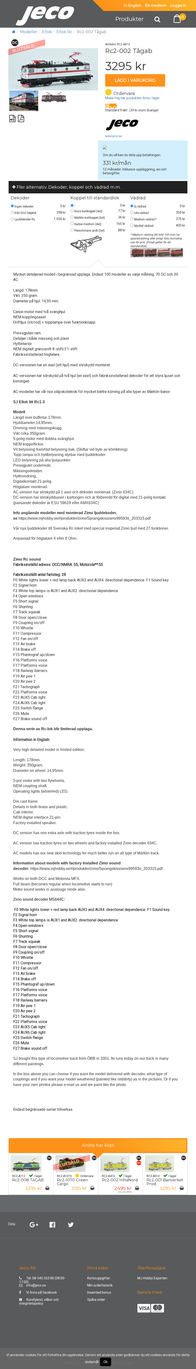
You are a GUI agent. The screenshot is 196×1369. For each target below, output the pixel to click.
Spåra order (96, 1300)
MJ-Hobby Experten (152, 1278)
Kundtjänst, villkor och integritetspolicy (39, 1301)
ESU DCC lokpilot (25, 213)
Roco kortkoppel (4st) (88, 211)
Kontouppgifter (98, 1278)
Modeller (29, 32)
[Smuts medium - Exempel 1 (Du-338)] (136, 252)
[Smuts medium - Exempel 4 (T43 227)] (176, 252)
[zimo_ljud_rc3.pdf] (21, 116)
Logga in (178, 5)
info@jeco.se (36, 1285)
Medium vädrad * (145, 219)
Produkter (129, 18)
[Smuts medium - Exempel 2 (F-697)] (150, 252)
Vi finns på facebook (41, 1292)
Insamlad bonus (99, 1292)
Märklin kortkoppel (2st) (89, 217)
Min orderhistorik (100, 1285)
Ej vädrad (140, 206)
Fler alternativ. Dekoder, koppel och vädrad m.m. (68, 187)
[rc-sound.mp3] (12, 116)
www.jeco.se (113, 136)
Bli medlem (155, 5)
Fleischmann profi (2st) (89, 230)
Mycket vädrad (143, 225)
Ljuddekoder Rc (25, 219)
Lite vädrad (141, 213)
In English (132, 5)
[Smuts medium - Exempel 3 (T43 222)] (163, 252)
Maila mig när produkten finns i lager (132, 98)
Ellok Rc (64, 32)
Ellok (47, 32)
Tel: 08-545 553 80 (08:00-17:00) (42, 1279)
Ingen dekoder (24, 206)
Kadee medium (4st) (87, 224)
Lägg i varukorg (135, 80)
